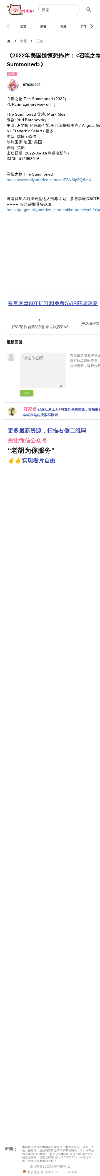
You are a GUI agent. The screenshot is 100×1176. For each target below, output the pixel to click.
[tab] (23, 26)
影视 (23, 41)
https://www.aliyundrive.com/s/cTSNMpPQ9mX (49, 180)
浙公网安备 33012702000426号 (52, 1172)
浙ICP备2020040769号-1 (50, 1167)
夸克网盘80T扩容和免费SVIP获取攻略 (53, 303)
